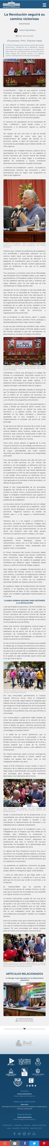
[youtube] (19, 1134)
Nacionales (24, 24)
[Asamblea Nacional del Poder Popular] (11, 1072)
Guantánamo (15, 41)
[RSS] (34, 1134)
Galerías (15, 1128)
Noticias (26, 1125)
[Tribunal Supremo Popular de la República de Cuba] (24, 1062)
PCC (24, 41)
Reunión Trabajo (35, 41)
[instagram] (24, 1134)
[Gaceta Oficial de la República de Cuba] (38, 1062)
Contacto (25, 1128)
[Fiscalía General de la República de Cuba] (17, 1082)
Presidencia (7, 1125)
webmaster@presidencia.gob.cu (24, 1119)
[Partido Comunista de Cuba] (24, 1072)
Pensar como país (39, 1125)
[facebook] (14, 1134)
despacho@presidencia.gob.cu (24, 1096)
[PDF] (5, 1143)
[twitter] (29, 1134)
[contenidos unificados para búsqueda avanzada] (31, 1082)
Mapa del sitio (36, 1128)
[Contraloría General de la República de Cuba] (38, 1072)
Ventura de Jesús (26, 1019)
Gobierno (18, 1125)
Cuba (9, 1128)
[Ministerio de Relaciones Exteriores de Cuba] (11, 1062)
